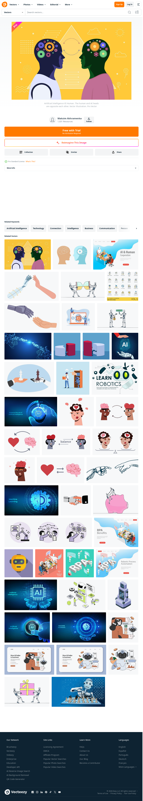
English (120, 747)
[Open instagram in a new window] (37, 792)
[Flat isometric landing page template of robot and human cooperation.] (115, 254)
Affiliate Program (51, 755)
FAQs (81, 747)
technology (38, 228)
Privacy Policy (114, 793)
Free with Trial (70, 132)
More (67, 4)
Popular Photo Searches (54, 763)
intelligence (73, 228)
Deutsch (121, 759)
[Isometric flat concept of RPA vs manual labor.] (49, 563)
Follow (88, 121)
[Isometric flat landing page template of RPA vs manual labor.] (116, 532)
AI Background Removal (17, 775)
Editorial (54, 4)
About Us (83, 755)
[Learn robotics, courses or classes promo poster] (115, 378)
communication (107, 228)
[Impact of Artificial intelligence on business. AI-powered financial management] (123, 627)
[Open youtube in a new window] (59, 792)
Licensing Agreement (53, 747)
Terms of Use (100, 793)
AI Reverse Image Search (18, 771)
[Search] (127, 12)
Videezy (9, 755)
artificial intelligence (17, 228)
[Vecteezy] (4, 4)
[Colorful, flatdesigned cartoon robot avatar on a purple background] (18, 563)
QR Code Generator (15, 779)
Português (122, 755)
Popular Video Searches (54, 767)
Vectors (13, 4)
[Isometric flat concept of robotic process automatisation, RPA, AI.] (80, 563)
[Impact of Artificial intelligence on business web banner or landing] (29, 660)
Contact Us (84, 751)
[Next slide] (131, 228)
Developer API (12, 767)
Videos (40, 4)
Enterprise (11, 759)
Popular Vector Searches (54, 759)
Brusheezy (11, 747)
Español (120, 751)
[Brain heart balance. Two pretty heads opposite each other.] (76, 411)
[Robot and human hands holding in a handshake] (76, 500)
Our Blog (83, 759)
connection (55, 228)
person (124, 228)
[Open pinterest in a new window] (46, 792)
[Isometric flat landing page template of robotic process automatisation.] (117, 563)
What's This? (30, 161)
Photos (26, 4)
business (89, 228)
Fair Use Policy (128, 793)
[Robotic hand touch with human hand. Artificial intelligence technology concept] (112, 470)
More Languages (125, 767)
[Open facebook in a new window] (33, 792)
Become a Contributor (89, 763)
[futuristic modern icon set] (122, 286)
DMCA (46, 751)
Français (121, 763)
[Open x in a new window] (55, 792)
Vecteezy (10, 751)
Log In (127, 4)
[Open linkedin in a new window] (41, 792)
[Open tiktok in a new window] (50, 792)
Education (11, 763)
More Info (11, 168)
